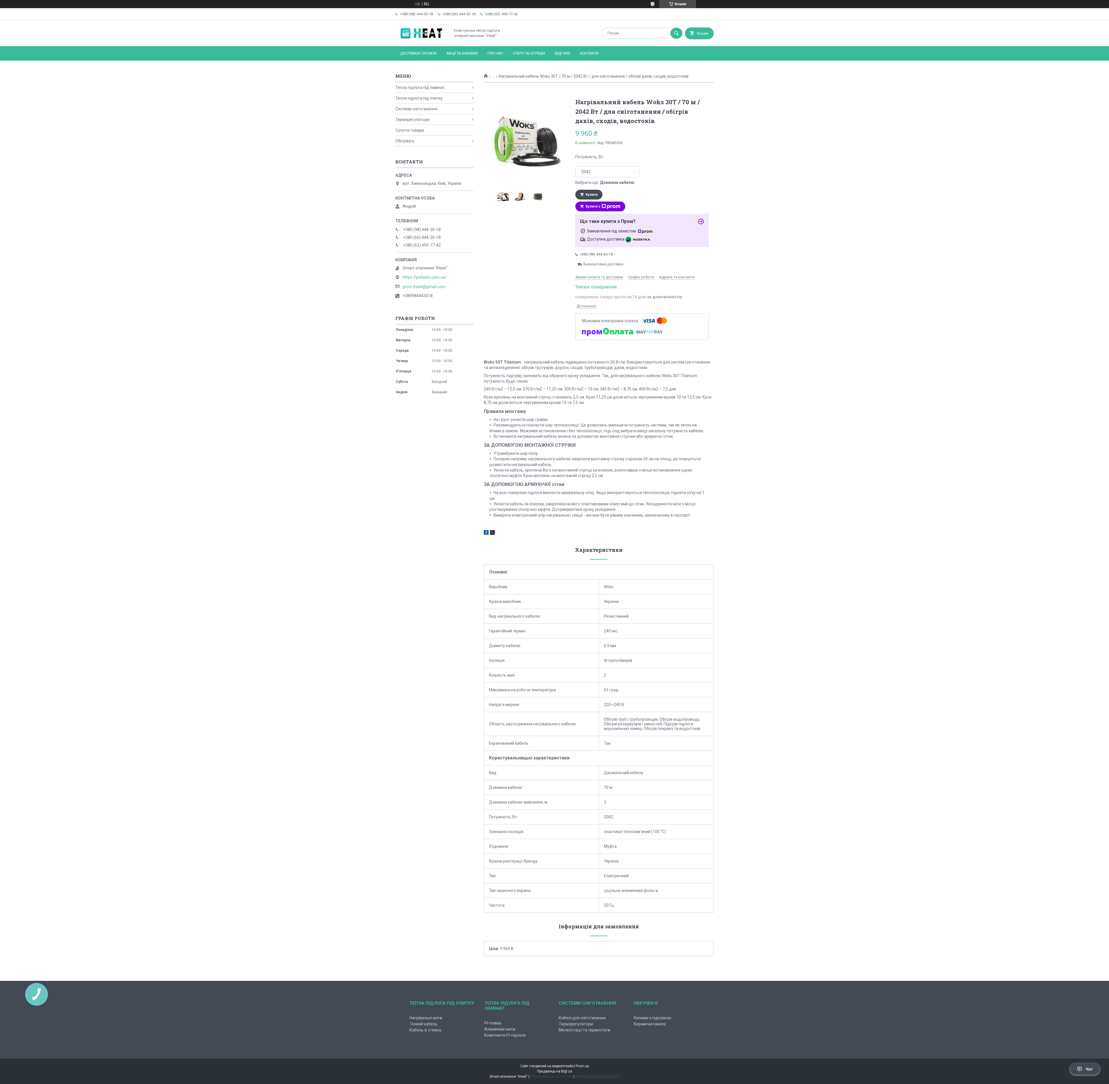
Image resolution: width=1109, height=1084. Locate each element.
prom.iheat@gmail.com (424, 286)
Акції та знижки (462, 53)
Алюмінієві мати (499, 1029)
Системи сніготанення (416, 109)
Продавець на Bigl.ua (554, 1071)
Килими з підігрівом (652, 1018)
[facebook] (486, 533)
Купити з (593, 206)
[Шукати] (676, 33)
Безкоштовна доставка (603, 264)
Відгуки (562, 53)
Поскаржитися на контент (551, 1076)
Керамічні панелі (650, 1024)
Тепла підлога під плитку (419, 98)
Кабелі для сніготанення (582, 1018)
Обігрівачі (404, 141)
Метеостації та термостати (584, 1030)
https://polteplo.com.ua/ (425, 277)
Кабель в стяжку (425, 1030)
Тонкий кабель (424, 1024)
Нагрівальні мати (426, 1018)
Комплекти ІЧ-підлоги (505, 1035)
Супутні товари (409, 130)
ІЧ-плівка (492, 1023)
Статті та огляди (529, 53)
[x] (492, 533)
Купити (592, 195)
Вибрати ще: (604, 182)
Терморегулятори (412, 119)
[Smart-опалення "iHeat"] (421, 39)
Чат (1089, 1069)
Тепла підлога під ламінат (420, 87)
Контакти (589, 53)
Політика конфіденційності (597, 1076)
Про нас (495, 53)
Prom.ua (582, 1066)
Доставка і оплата (418, 53)
